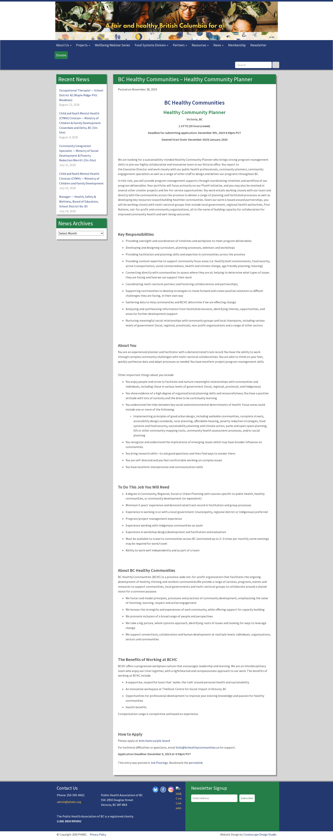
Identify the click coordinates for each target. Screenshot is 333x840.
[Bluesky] (155, 789)
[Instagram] (171, 789)
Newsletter (258, 45)
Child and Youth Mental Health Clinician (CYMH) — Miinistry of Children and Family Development (81, 178)
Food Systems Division (150, 45)
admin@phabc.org (69, 802)
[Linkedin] (179, 798)
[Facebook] (163, 789)
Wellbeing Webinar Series (112, 45)
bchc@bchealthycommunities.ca (197, 747)
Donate (61, 55)
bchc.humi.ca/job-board (154, 741)
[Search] (275, 65)
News (217, 45)
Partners (179, 45)
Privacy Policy (98, 834)
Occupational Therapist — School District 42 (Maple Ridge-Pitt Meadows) (81, 95)
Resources (199, 45)
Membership (237, 45)
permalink (196, 763)
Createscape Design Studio (259, 834)
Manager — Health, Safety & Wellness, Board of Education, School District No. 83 (78, 201)
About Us (63, 45)
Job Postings (159, 763)
